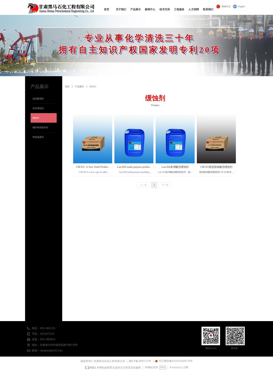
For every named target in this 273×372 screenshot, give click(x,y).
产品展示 (79, 86)
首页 (67, 86)
